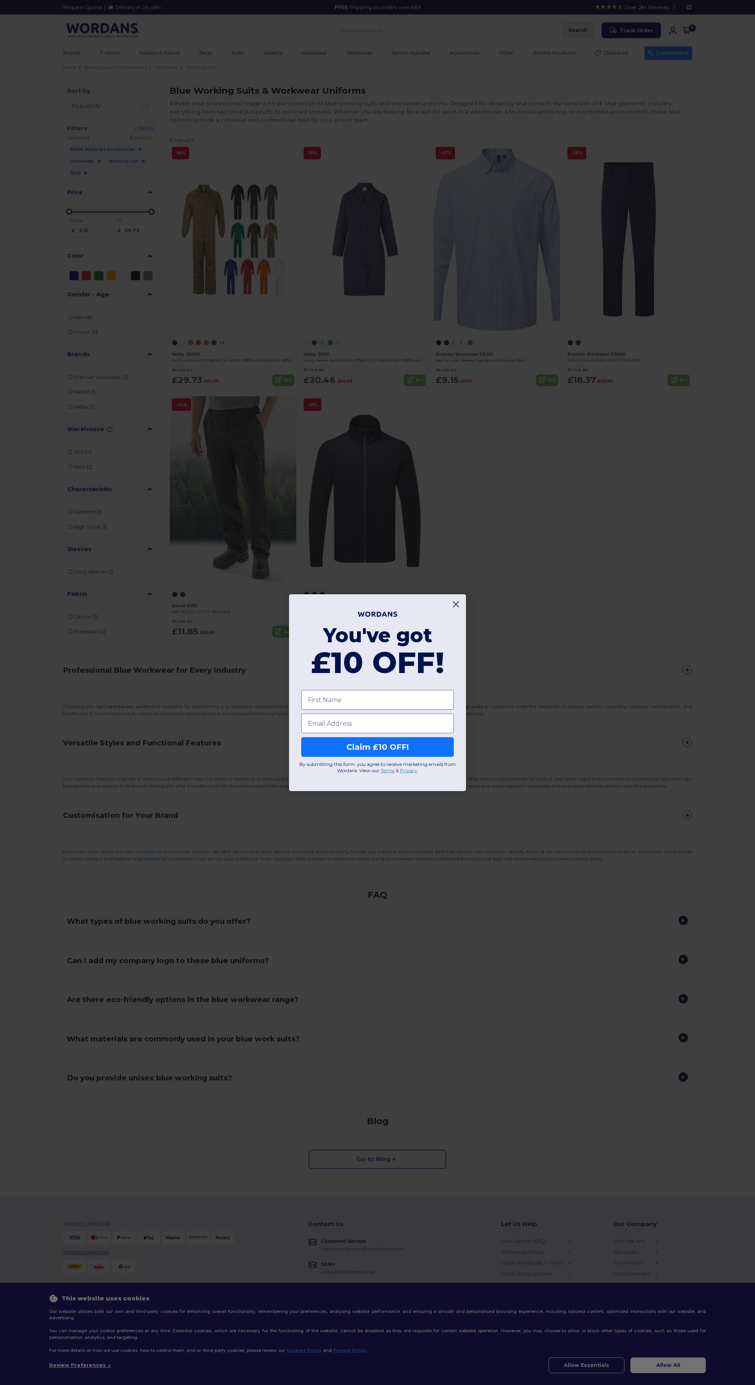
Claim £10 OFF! (377, 747)
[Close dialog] (456, 604)
